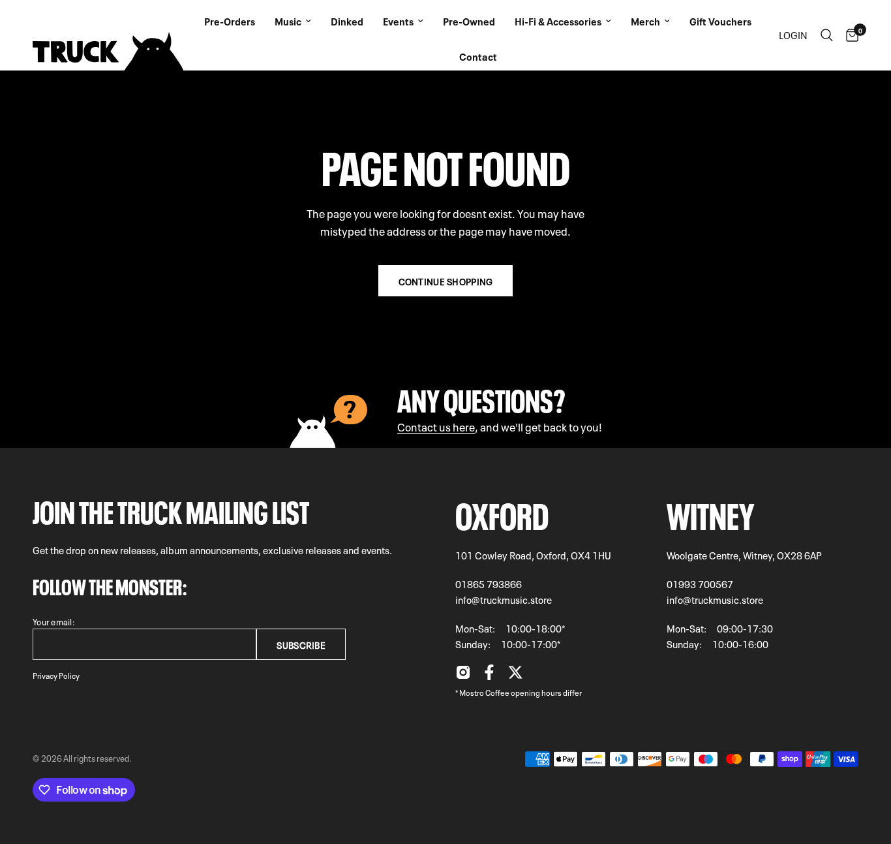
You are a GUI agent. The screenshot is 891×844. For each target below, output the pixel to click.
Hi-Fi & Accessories (558, 21)
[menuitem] (229, 17)
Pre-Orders (229, 21)
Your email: (54, 621)
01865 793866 (488, 583)
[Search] (826, 35)
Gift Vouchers (720, 21)
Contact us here (436, 426)
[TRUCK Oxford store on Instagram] (463, 675)
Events (398, 21)
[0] (848, 35)
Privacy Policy (56, 675)
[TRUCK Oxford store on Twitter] (515, 675)
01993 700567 (700, 583)
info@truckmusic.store (503, 599)
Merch (645, 21)
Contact (478, 56)
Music (288, 21)
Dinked (347, 21)
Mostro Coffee (484, 692)
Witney (711, 512)
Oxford (502, 512)
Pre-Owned (469, 21)
